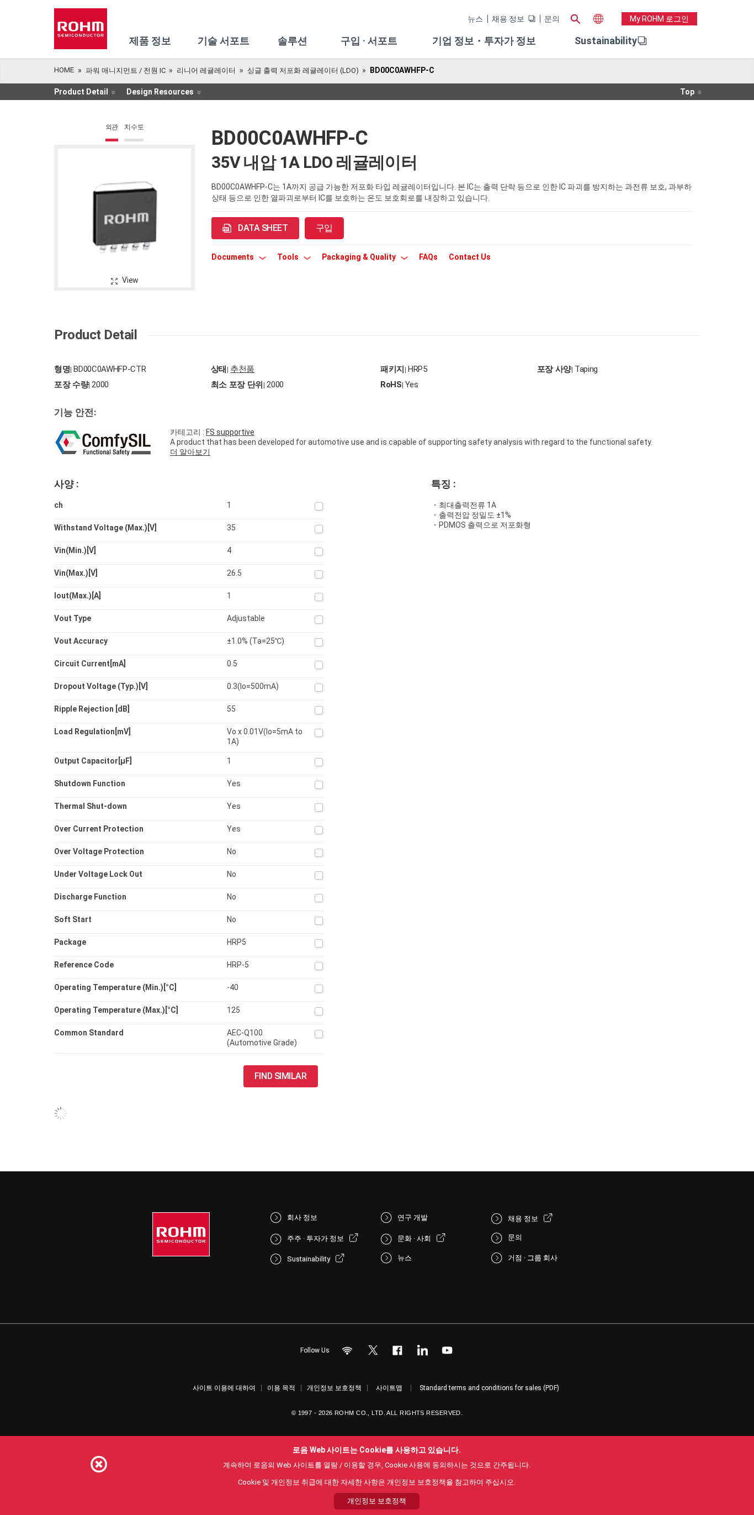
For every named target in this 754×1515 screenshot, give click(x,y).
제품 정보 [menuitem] (150, 40)
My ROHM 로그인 (659, 18)
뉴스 (475, 19)
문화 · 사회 (414, 1238)
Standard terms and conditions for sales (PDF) (489, 1388)
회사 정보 (302, 1217)
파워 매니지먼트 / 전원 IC (126, 70)
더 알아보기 (190, 452)
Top (687, 91)
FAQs (428, 256)
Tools (288, 256)
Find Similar (280, 1076)
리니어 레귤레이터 (206, 70)
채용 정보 (508, 19)
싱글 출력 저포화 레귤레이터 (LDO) (303, 70)
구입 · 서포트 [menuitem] (369, 40)
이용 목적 (281, 1388)
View (130, 280)
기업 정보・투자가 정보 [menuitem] (484, 40)
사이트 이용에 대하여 (224, 1388)
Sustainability (606, 40)
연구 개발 (412, 1217)
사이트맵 (389, 1388)
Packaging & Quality (359, 256)
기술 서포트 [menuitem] (223, 40)
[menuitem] (605, 41)
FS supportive (230, 432)
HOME (64, 70)
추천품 (242, 369)
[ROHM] (80, 32)
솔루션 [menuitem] (292, 40)
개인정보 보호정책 (334, 1388)
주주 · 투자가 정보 (315, 1238)
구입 (324, 228)
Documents (233, 256)
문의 (552, 19)
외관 (112, 127)
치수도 (134, 127)
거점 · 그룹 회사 (532, 1258)
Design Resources (160, 91)
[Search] (575, 18)
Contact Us (470, 256)
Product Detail (81, 91)
